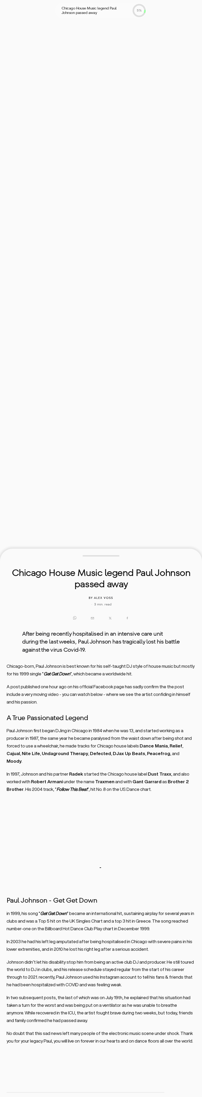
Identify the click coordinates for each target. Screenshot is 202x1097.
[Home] (19, 10)
